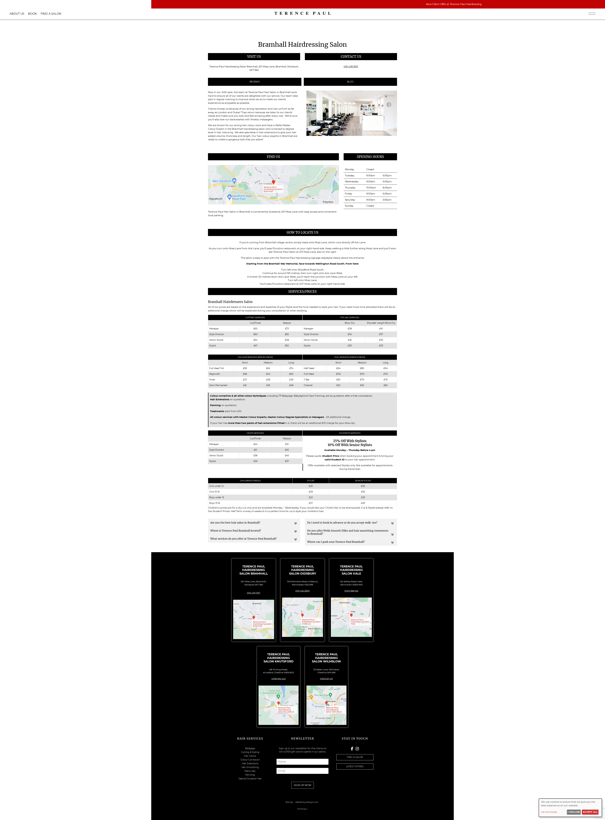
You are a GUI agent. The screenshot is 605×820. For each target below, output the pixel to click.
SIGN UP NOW (302, 785)
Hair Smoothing (250, 767)
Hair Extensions (250, 763)
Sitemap (289, 802)
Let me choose (549, 812)
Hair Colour (250, 756)
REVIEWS (255, 81)
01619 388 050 (351, 590)
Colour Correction (250, 759)
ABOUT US (16, 13)
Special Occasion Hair (250, 778)
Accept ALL (590, 812)
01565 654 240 (278, 678)
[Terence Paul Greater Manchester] (303, 14)
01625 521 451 (326, 678)
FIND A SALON (51, 13)
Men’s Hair (250, 771)
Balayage (250, 748)
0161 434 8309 (302, 590)
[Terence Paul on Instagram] (357, 749)
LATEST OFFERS (355, 766)
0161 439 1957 (253, 593)
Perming (250, 774)
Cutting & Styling (250, 752)
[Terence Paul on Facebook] (352, 749)
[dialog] (570, 808)
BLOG (350, 81)
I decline (574, 812)
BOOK (32, 13)
